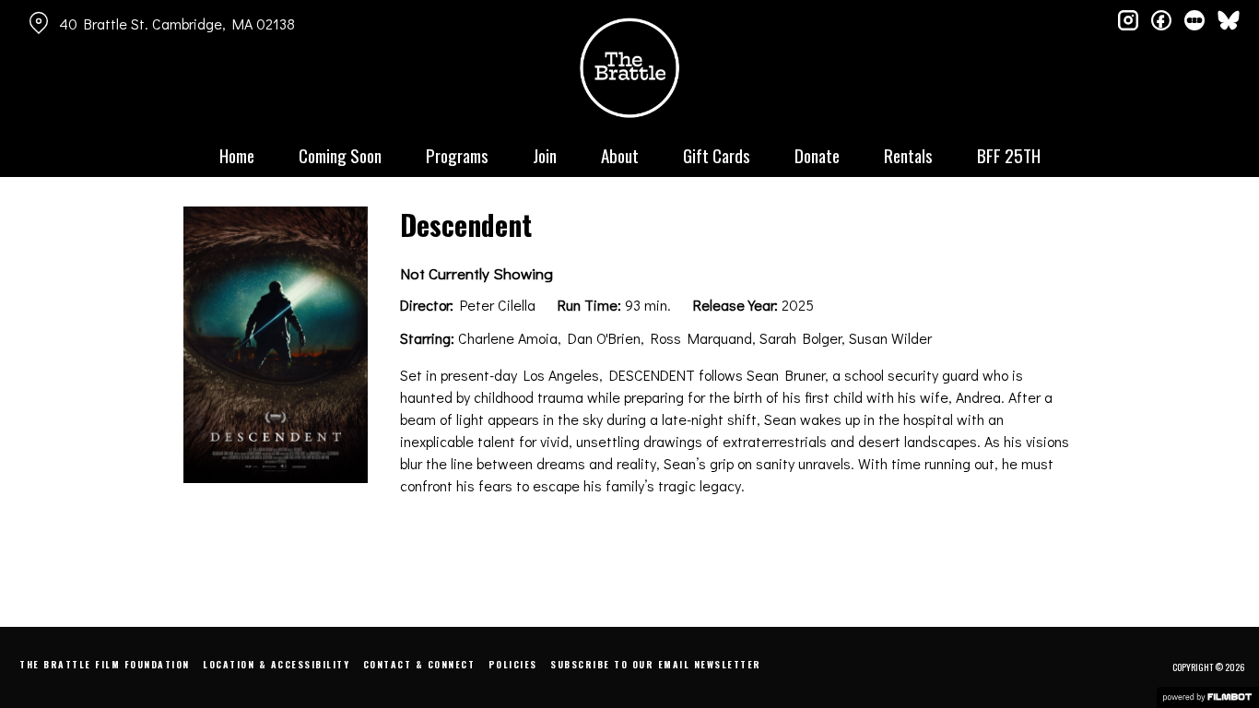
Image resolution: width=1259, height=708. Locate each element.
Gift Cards (716, 155)
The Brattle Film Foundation (104, 664)
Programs (457, 155)
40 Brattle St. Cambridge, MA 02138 (177, 23)
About (620, 155)
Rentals (908, 155)
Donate (817, 155)
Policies (512, 664)
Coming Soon (340, 155)
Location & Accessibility (276, 664)
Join (545, 155)
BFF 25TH (1009, 155)
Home (236, 155)
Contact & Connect (419, 664)
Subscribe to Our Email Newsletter (655, 664)
